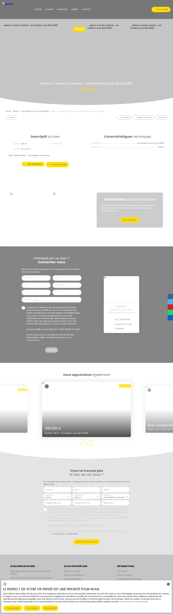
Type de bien (78, 495)
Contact (86, 9)
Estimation (62, 9)
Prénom (27, 278)
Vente (8, 111)
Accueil (38, 9)
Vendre (74, 9)
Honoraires (122, 571)
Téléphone (59, 285)
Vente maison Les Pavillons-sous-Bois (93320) (31, 578)
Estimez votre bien (72, 571)
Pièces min (108, 503)
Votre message (31, 299)
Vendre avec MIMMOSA (74, 575)
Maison (16, 111)
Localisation (107, 495)
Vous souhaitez (59, 291)
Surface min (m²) (82, 503)
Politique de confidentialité (129, 579)
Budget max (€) (53, 503)
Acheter (49, 9)
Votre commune (31, 292)
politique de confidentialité (66, 534)
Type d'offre (49, 495)
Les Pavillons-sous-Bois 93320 (35, 111)
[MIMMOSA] (9, 9)
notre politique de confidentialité (133, 601)
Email (26, 285)
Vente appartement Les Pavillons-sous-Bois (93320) (30, 572)
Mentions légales (124, 575)
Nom (57, 278)
